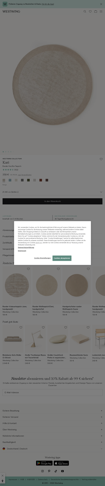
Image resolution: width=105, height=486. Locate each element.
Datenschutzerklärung (26, 247)
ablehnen (39, 243)
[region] (52, 243)
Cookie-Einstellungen (42, 258)
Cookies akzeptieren (62, 258)
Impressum (22, 251)
